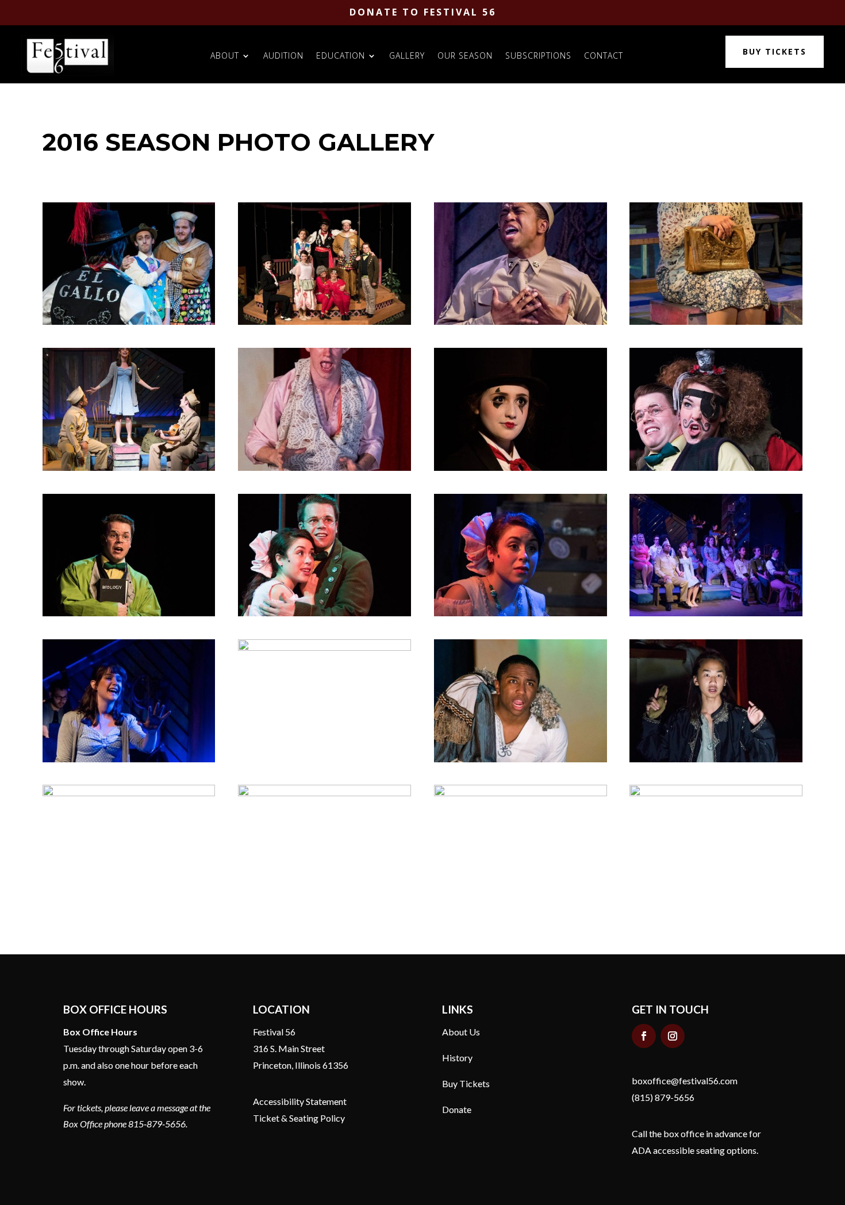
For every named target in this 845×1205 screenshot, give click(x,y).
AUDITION (283, 55)
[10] (520, 613)
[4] (129, 793)
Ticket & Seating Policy (299, 1117)
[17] (129, 467)
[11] (324, 613)
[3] (324, 793)
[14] (520, 467)
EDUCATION (340, 55)
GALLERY (407, 55)
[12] (715, 467)
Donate (456, 1109)
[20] (129, 321)
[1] (715, 793)
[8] (324, 647)
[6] (520, 759)
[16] (715, 321)
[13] (129, 613)
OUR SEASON (465, 55)
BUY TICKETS (774, 51)
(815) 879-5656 (663, 1097)
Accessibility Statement (300, 1101)
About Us (461, 1031)
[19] (324, 321)
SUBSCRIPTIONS (538, 55)
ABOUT (224, 55)
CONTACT (603, 55)
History (457, 1057)
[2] (520, 793)
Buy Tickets (466, 1083)
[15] (324, 467)
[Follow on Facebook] (644, 1036)
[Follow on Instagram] (672, 1036)
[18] (520, 321)
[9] (715, 613)
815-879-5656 (157, 1123)
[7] (129, 759)
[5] (715, 759)
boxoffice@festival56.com (685, 1080)
